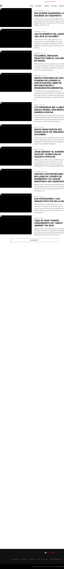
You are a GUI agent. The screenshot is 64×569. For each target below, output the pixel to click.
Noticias (54, 6)
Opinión (46, 6)
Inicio (31, 6)
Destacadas (16, 559)
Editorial (39, 6)
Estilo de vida (43, 559)
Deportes (32, 559)
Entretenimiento (56, 559)
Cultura (24, 559)
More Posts (34, 240)
